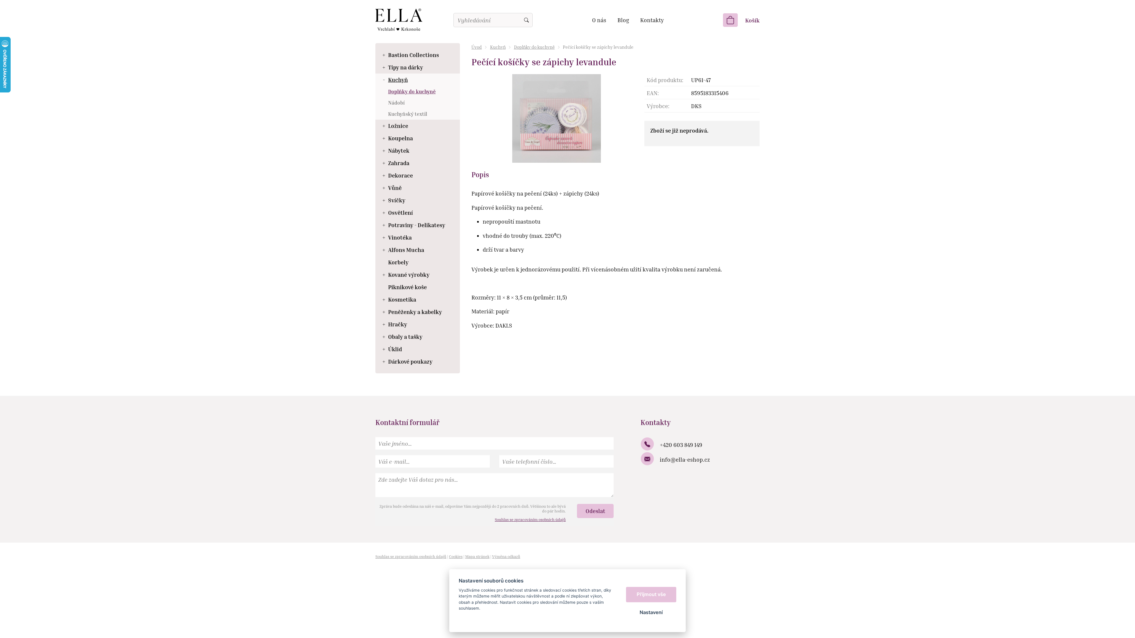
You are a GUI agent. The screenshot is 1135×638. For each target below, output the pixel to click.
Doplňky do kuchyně (534, 47)
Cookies (456, 556)
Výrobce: (658, 105)
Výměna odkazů (506, 556)
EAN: (653, 92)
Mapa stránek (477, 556)
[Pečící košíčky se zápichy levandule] (556, 117)
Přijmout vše (651, 594)
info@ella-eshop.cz (685, 459)
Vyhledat (526, 20)
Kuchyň (498, 47)
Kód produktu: (665, 80)
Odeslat (595, 510)
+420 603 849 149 (681, 444)
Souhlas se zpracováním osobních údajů (530, 519)
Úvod (476, 47)
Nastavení (651, 612)
